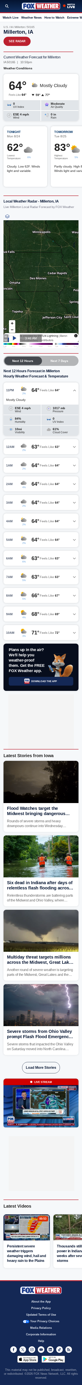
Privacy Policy (41, 1308)
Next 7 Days (59, 361)
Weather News (31, 17)
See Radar (17, 41)
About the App (41, 1301)
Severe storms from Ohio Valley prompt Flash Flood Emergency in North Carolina (39, 1036)
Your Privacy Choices (44, 1321)
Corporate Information (41, 1334)
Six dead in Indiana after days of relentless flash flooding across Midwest (40, 888)
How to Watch (54, 17)
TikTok (59, 1349)
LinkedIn (50, 1349)
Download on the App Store (27, 1359)
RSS (68, 1349)
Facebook (13, 1349)
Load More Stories (41, 1067)
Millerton (20, 27)
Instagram (32, 1349)
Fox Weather (41, 6)
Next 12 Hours (22, 361)
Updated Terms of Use (41, 1314)
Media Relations (41, 1327)
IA (11, 27)
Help (41, 1341)
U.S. (6, 27)
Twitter (22, 1349)
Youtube (41, 1349)
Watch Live (11, 17)
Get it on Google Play (53, 1359)
